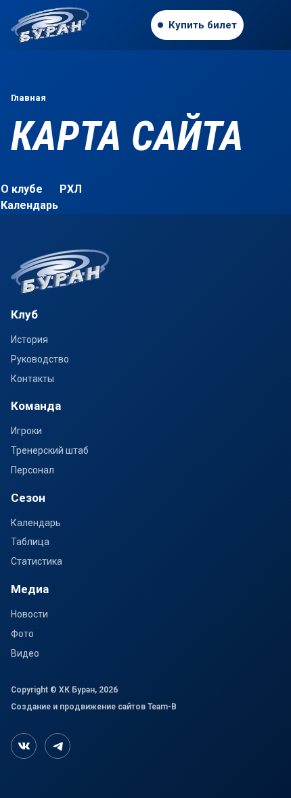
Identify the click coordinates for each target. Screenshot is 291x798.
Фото (22, 633)
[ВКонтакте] (24, 746)
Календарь (29, 205)
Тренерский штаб (50, 450)
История (29, 339)
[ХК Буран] (77, 24)
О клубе (22, 189)
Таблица (30, 541)
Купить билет (203, 25)
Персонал (32, 470)
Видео (25, 653)
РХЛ (71, 189)
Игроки (26, 430)
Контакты (32, 378)
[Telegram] (57, 746)
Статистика (36, 561)
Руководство (40, 359)
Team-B (162, 706)
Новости (29, 614)
